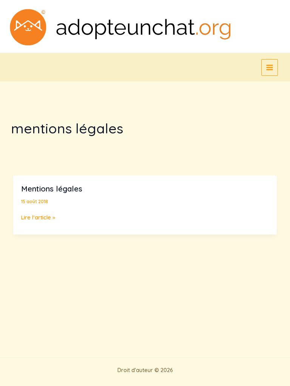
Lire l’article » (38, 217)
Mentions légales (51, 188)
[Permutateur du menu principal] (269, 67)
